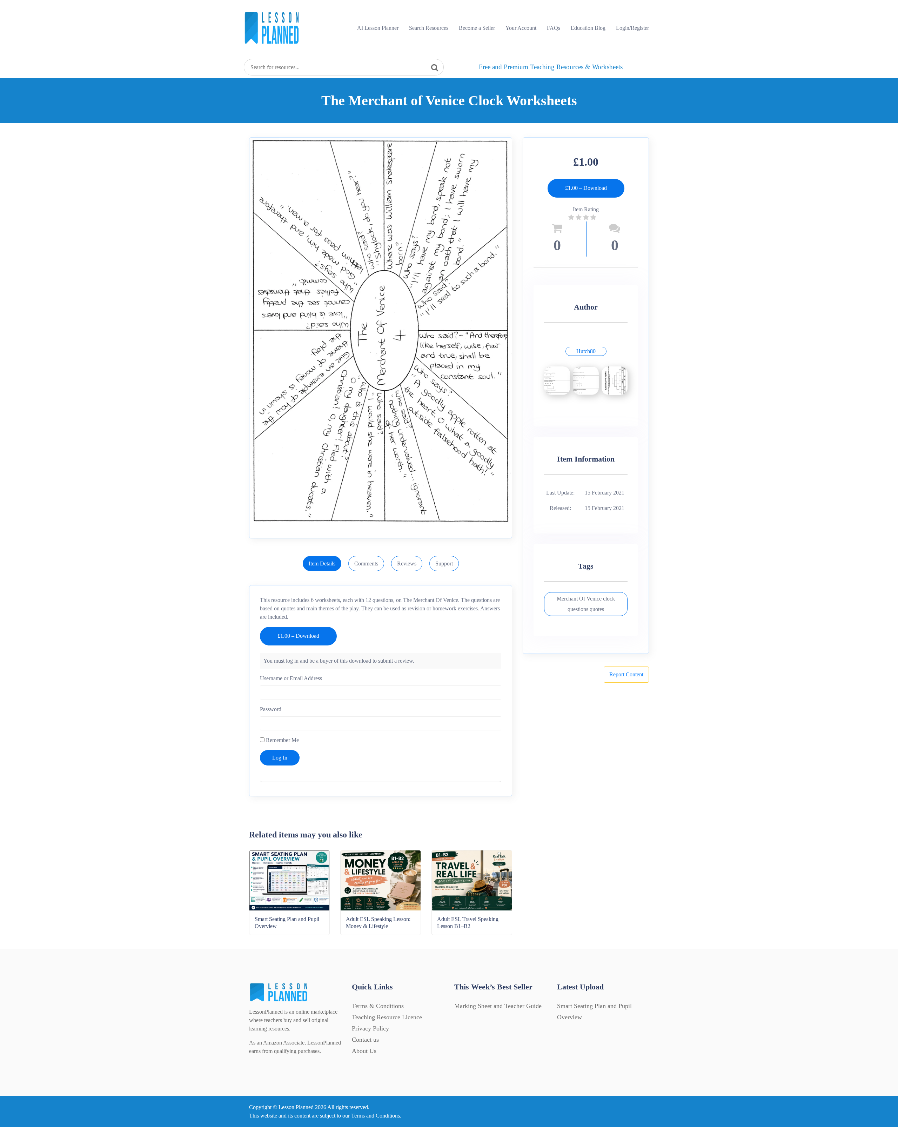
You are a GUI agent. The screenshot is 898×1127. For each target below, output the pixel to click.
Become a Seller (477, 28)
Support (444, 563)
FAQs (553, 28)
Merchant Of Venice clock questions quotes (586, 604)
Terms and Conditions (375, 1116)
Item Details (322, 563)
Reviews (406, 563)
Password (270, 709)
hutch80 (586, 351)
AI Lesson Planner (377, 28)
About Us (364, 1050)
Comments (366, 563)
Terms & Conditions (378, 1005)
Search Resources (428, 28)
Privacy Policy (370, 1028)
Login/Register (632, 28)
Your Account (520, 28)
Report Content (626, 674)
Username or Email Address (291, 678)
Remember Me (281, 740)
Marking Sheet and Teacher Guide (498, 1005)
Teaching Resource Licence (387, 1017)
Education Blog (588, 28)
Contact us (365, 1039)
